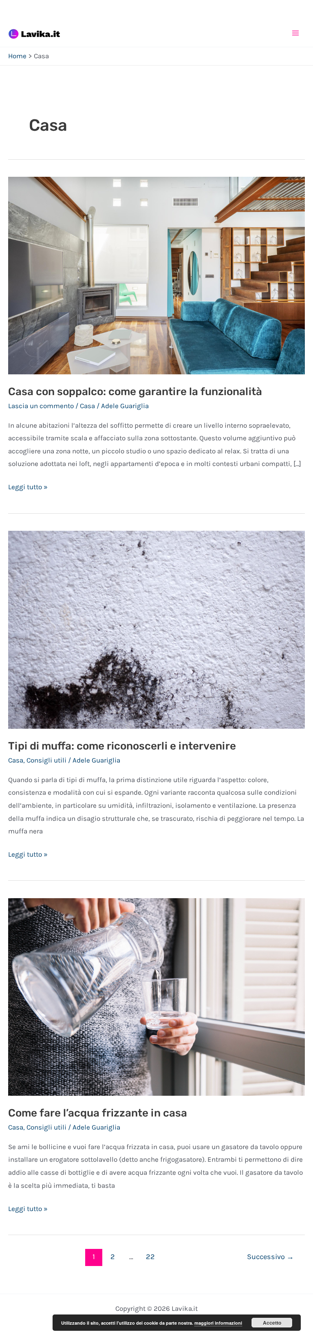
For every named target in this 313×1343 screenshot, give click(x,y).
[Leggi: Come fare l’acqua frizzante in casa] (156, 996)
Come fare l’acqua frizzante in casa (97, 1113)
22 (150, 1256)
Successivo (270, 1256)
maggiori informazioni (218, 1323)
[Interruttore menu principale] (296, 33)
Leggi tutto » (28, 488)
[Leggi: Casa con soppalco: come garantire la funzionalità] (156, 275)
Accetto (272, 1322)
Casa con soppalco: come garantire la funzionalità (135, 391)
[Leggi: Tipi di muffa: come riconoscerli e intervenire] (156, 629)
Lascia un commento (41, 406)
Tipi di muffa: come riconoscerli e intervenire (122, 746)
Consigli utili (46, 760)
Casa (87, 406)
